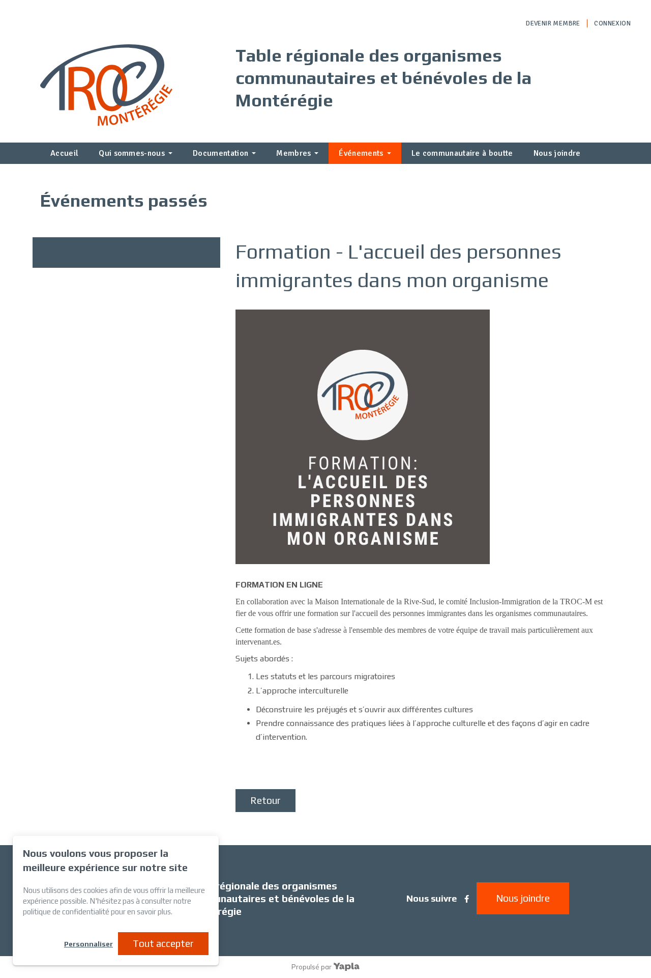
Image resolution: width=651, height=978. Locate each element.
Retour (265, 800)
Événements (361, 153)
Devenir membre (553, 23)
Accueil (64, 153)
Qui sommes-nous (132, 153)
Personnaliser (88, 944)
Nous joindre (557, 153)
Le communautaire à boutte (462, 153)
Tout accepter (163, 943)
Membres (293, 153)
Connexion (612, 23)
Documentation (220, 153)
